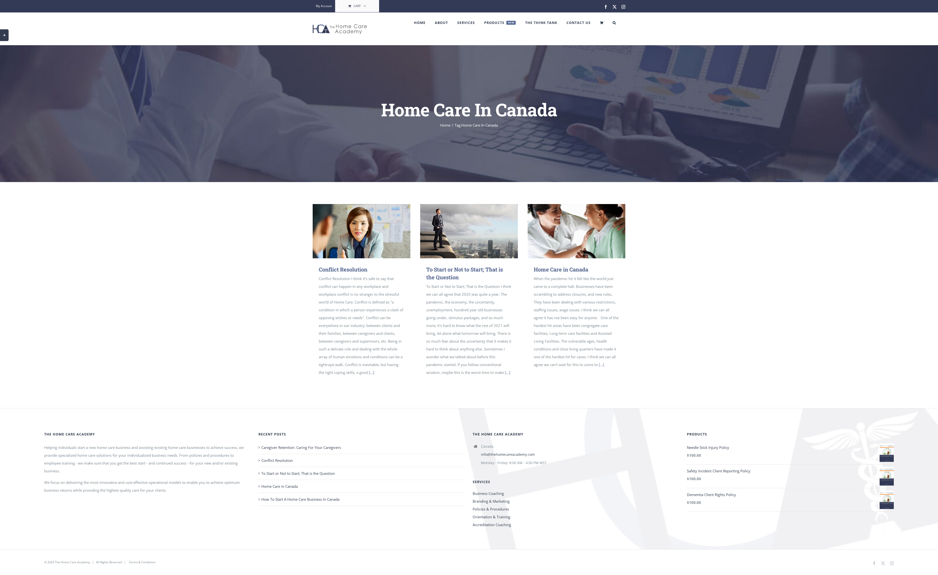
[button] (614, 22)
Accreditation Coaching (492, 524)
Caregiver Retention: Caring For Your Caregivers (301, 447)
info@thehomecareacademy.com (508, 454)
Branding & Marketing (491, 501)
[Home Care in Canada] (576, 231)
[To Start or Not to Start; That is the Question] (469, 231)
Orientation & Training (491, 516)
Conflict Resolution (343, 269)
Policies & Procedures (491, 509)
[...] (371, 372)
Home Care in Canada (561, 269)
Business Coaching (488, 493)
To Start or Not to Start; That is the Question (298, 473)
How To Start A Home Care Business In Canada (300, 499)
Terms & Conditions (142, 562)
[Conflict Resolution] (361, 231)
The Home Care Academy (72, 562)
